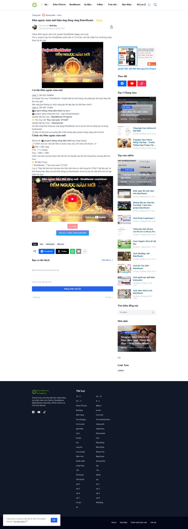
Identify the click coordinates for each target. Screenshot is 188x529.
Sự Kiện (87, 4)
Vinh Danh (80, 479)
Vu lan (78, 502)
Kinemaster (50, 15)
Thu (97, 470)
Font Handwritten (103, 419)
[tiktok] (141, 83)
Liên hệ (153, 522)
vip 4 (78, 493)
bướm (98, 410)
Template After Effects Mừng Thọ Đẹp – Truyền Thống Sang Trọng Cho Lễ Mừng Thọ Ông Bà (144, 142)
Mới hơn (37, 297)
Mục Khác (126, 4)
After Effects (59, 4)
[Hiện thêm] (84, 251)
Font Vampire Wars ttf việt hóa (144, 242)
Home (114, 522)
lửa (77, 443)
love (97, 438)
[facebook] (122, 83)
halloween (100, 429)
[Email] (78, 251)
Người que (100, 456)
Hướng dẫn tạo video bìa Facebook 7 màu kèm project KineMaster (143, 205)
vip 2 (78, 489)
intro (60, 15)
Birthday (79, 410)
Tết (77, 470)
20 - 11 (79, 401)
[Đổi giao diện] (148, 4)
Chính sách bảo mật (139, 522)
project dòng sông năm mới (72, 233)
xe (77, 507)
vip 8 (98, 498)
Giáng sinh (100, 424)
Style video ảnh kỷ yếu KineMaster (142, 291)
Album (98, 406)
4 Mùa (100, 4)
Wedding (99, 502)
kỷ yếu (78, 438)
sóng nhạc (80, 466)
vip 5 (98, 493)
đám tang (80, 415)
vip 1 (98, 484)
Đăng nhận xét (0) (72, 289)
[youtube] (132, 83)
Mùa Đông (100, 443)
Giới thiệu (123, 522)
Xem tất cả (106, 260)
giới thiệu (79, 429)
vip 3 (98, 489)
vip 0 (78, 484)
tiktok (98, 475)
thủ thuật (80, 475)
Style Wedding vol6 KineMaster (141, 254)
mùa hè (79, 447)
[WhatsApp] (72, 251)
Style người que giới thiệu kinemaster (144, 278)
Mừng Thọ (100, 452)
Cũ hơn (108, 297)
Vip (45, 4)
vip (97, 479)
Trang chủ (36, 15)
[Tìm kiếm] (154, 4)
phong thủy (100, 461)
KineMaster (75, 4)
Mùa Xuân (100, 447)
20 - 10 (99, 396)
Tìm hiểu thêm (19, 522)
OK (54, 520)
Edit (119, 358)
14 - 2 (78, 396)
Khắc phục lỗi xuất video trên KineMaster (143, 192)
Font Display (81, 419)
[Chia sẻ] (110, 27)
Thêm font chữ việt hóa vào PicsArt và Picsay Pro (144, 230)
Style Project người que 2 (144, 218)
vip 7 (78, 498)
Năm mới (60, 244)
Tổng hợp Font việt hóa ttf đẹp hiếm (144, 129)
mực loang (80, 452)
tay (97, 466)
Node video (80, 461)
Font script (80, 424)
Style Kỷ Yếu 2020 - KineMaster (141, 267)
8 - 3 (97, 401)
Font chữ (112, 4)
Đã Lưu (142, 4)
